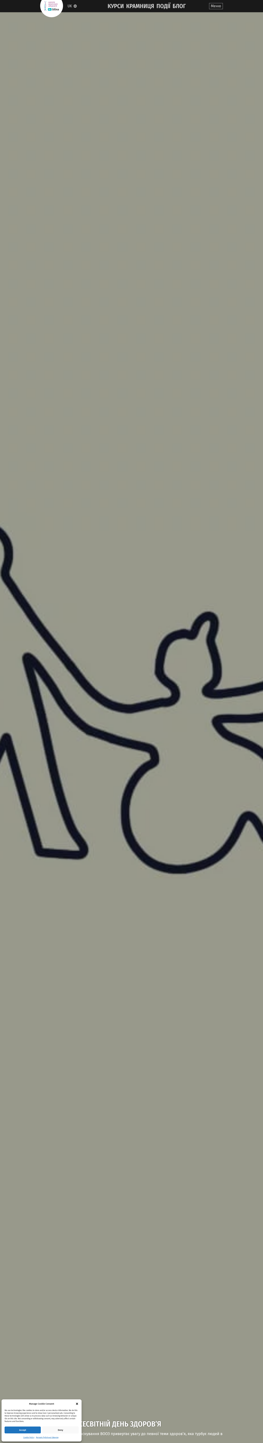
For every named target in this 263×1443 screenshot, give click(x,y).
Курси (116, 6)
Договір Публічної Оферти (47, 1437)
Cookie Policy (28, 1437)
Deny (60, 1430)
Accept (22, 1430)
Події (163, 6)
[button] (77, 1403)
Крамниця (140, 6)
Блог (179, 6)
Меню (216, 6)
